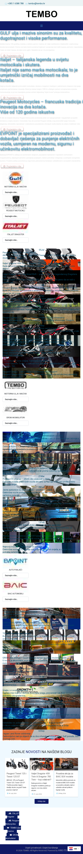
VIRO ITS (62, 850)
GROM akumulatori (12, 836)
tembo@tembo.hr (36, 3)
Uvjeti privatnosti (33, 847)
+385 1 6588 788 (16, 3)
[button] (16, 192)
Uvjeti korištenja (50, 847)
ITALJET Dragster (13, 815)
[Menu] (41, 25)
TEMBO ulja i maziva (14, 829)
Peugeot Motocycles (12, 822)
